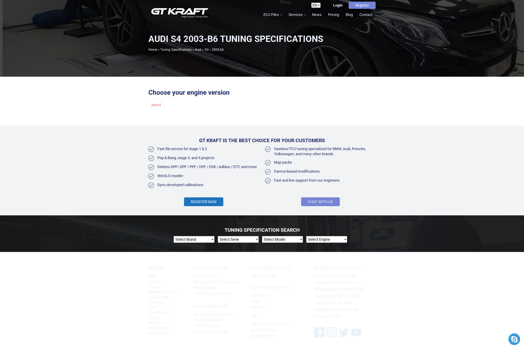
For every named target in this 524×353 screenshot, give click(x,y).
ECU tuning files (208, 319)
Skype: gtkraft (263, 275)
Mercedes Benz (162, 292)
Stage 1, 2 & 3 (206, 275)
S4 (207, 50)
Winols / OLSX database (216, 281)
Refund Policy (263, 335)
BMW (153, 281)
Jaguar (154, 317)
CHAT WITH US (320, 202)
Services (296, 14)
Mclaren (155, 322)
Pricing (333, 14)
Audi (198, 50)
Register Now (204, 202)
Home (152, 50)
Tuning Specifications (176, 50)
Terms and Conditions (271, 324)
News (317, 14)
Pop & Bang (204, 287)
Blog (349, 14)
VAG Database (207, 325)
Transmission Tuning (213, 293)
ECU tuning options (211, 331)
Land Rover (158, 312)
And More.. (158, 333)
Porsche (155, 302)
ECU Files (271, 14)
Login (337, 5)
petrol (156, 105)
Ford (152, 307)
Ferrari (154, 286)
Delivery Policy (264, 329)
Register (362, 5)
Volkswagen (159, 297)
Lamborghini (159, 327)
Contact (365, 14)
